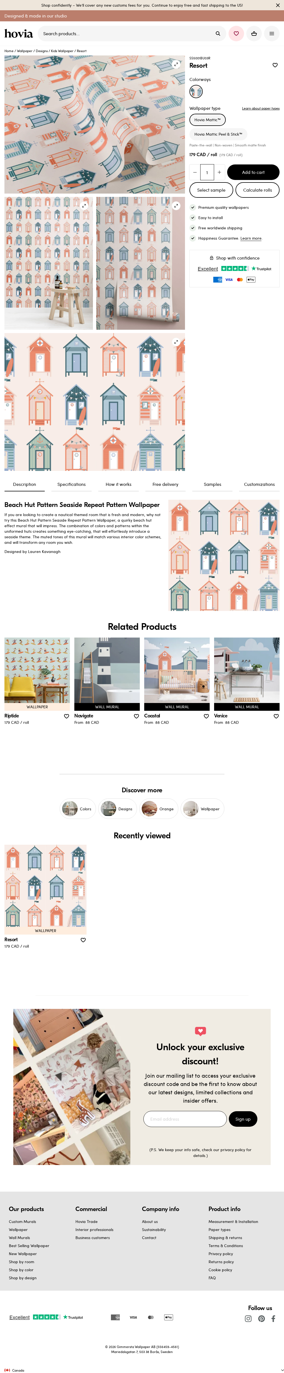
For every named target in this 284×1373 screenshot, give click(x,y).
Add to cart (253, 172)
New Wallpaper (23, 1253)
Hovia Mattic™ (207, 119)
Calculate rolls (257, 190)
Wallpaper (24, 51)
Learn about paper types (261, 108)
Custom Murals (22, 1221)
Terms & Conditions (226, 1245)
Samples (212, 484)
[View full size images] (176, 64)
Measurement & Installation (233, 1221)
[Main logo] (20, 33)
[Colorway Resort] (196, 91)
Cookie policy (220, 1269)
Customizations (259, 484)
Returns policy (221, 1261)
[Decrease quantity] (195, 172)
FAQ (212, 1277)
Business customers (92, 1237)
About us (150, 1221)
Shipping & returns (225, 1237)
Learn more (251, 238)
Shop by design (23, 1277)
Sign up (243, 1119)
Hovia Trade (86, 1221)
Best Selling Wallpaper (29, 1245)
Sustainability (154, 1229)
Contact (149, 1237)
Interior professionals (94, 1229)
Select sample (211, 190)
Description (24, 484)
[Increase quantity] (219, 172)
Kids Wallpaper (62, 51)
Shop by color (21, 1269)
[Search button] (218, 33)
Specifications (71, 484)
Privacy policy (221, 1253)
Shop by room (21, 1261)
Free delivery (165, 484)
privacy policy (232, 1149)
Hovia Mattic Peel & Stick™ (218, 134)
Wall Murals (19, 1237)
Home (9, 51)
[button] (236, 33)
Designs (42, 51)
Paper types (219, 1229)
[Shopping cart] (254, 33)
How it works (118, 484)
